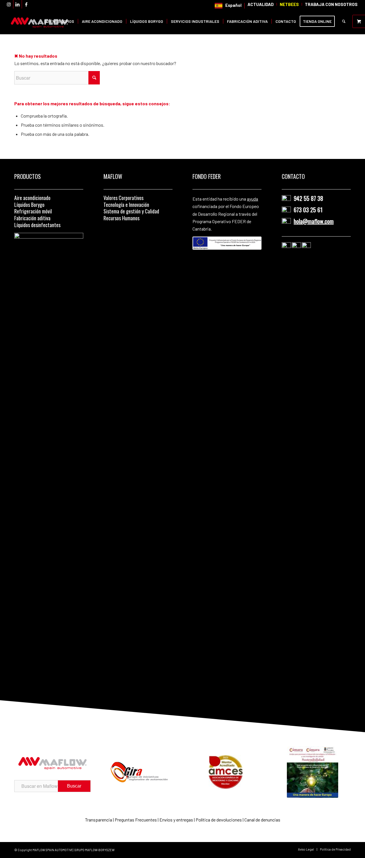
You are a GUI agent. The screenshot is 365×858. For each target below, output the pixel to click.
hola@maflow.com (314, 221)
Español (233, 5)
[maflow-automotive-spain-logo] (39, 21)
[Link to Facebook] (26, 4)
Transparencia (99, 819)
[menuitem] (228, 6)
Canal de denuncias (262, 819)
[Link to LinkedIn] (17, 4)
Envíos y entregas (176, 819)
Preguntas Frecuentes (136, 819)
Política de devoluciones (219, 819)
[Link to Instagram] (9, 4)
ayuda (252, 198)
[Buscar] (343, 21)
